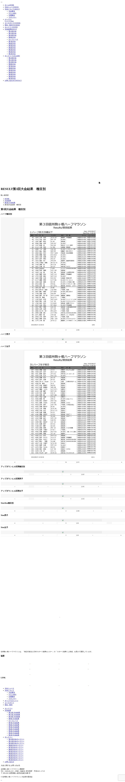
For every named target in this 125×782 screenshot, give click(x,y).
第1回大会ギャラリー (16, 760)
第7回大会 (12, 41)
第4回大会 (12, 47)
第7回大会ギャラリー (16, 747)
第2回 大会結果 (14, 733)
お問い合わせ (13, 80)
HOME (7, 199)
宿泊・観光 (12, 25)
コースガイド (12, 23)
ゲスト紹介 (12, 13)
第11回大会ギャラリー (16, 741)
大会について (12, 9)
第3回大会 (12, 50)
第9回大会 (12, 37)
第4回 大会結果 (14, 729)
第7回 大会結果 (14, 723)
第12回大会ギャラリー (16, 739)
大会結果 (11, 29)
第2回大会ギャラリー (16, 758)
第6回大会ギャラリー (16, 749)
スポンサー (12, 17)
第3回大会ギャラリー (16, 755)
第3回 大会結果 (10, 202)
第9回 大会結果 (14, 719)
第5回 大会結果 (14, 727)
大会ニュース (12, 7)
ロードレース (13, 39)
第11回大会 (12, 33)
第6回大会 (12, 43)
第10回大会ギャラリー (16, 743)
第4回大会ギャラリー (16, 753)
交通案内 (12, 15)
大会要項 (12, 11)
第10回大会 (12, 35)
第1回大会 (12, 54)
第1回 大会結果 (14, 735)
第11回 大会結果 (14, 714)
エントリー (11, 27)
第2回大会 (12, 52)
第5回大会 (12, 45)
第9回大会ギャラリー (16, 745)
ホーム (9, 5)
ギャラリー (12, 56)
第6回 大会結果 (14, 725)
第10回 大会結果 (14, 716)
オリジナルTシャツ (11, 701)
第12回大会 (12, 31)
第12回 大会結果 (14, 712)
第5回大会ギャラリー (16, 751)
